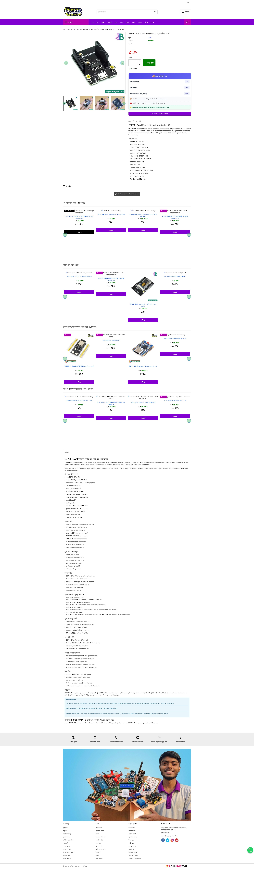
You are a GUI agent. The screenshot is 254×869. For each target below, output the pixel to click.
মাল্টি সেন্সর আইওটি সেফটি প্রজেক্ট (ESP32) (142, 276)
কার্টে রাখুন (149, 63)
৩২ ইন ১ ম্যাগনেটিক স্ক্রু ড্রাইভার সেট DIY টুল (143, 400)
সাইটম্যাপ (98, 852)
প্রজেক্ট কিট (131, 849)
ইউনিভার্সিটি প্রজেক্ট (132, 852)
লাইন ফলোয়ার (131, 827)
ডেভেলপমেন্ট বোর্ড (67, 849)
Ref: (76, 219)
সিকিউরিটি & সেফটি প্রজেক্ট (134, 858)
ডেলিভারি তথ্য (99, 827)
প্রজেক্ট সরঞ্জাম (131, 831)
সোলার (152, 22)
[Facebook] (163, 840)
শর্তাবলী (97, 834)
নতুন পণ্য (65, 831)
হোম (92, 22)
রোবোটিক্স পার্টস (66, 855)
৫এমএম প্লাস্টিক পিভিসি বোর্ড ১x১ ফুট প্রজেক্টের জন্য (111, 402)
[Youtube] (176, 840)
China (150, 38)
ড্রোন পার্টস (65, 843)
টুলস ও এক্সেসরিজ (67, 858)
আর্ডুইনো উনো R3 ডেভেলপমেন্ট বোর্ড (79, 340)
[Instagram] (172, 840)
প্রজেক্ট (102, 22)
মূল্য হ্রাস (65, 827)
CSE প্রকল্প (131, 843)
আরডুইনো (109, 22)
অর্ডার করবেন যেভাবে (100, 849)
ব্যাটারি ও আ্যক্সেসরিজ (68, 840)
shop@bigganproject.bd (169, 836)
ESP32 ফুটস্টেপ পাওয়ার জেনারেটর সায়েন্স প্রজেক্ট (175, 276)
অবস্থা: (130, 44)
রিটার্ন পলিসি (98, 846)
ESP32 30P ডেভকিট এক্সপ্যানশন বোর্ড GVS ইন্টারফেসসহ (79, 214)
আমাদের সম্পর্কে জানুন (101, 837)
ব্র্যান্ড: (129, 38)
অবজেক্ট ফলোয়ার (132, 846)
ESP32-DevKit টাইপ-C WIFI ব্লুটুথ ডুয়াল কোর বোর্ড (175, 216)
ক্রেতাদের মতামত (100, 831)
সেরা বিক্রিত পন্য (67, 834)
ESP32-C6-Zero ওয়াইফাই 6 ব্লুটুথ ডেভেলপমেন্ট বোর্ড (111, 366)
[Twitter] (167, 840)
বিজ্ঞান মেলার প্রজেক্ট (133, 855)
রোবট (116, 22)
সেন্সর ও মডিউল (66, 837)
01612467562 (165, 833)
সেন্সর (121, 22)
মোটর (133, 22)
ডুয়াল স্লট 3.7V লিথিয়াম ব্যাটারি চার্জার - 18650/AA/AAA (175, 402)
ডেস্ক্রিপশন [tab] (67, 453)
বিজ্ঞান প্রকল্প (131, 840)
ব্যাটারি (146, 22)
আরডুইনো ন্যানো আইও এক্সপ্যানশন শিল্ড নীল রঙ (143, 338)
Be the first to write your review (128, 194)
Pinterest (140, 121)
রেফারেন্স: (130, 41)
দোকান (97, 855)
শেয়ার (133, 121)
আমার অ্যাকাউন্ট (99, 858)
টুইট (136, 121)
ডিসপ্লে (127, 22)
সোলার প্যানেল (66, 846)
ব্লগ (97, 22)
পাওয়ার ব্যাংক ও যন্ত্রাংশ (68, 852)
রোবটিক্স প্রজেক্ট (132, 834)
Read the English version (160, 114)
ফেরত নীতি (98, 843)
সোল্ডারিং (140, 22)
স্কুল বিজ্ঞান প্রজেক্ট (132, 837)
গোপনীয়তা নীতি (99, 840)
